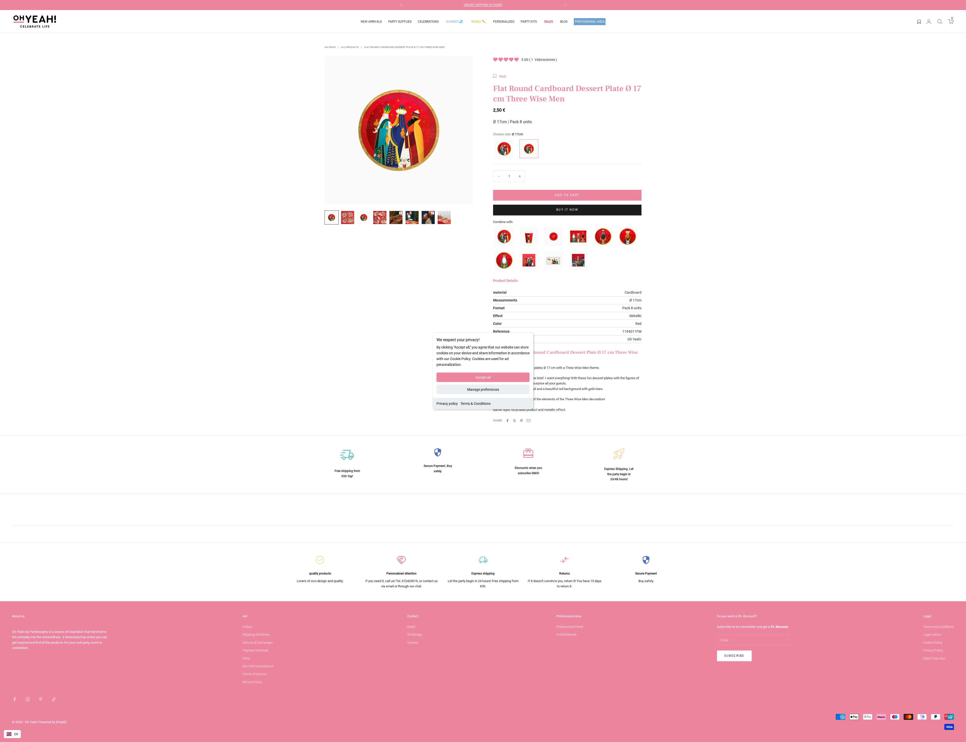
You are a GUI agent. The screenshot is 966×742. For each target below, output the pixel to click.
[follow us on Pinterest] (40, 699)
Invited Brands (566, 634)
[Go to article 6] (412, 217)
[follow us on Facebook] (14, 699)
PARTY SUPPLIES (400, 21)
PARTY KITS (529, 21)
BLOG (564, 21)
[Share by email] (529, 421)
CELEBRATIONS (428, 21)
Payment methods (255, 650)
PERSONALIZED (503, 21)
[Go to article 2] (348, 217)
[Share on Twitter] (514, 421)
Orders (247, 627)
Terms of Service (255, 674)
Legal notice (932, 634)
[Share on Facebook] (507, 421)
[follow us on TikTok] (53, 699)
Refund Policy (252, 682)
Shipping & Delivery (256, 634)
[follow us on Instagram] (27, 699)
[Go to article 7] (428, 217)
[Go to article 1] (332, 217)
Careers (412, 642)
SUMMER (454, 21)
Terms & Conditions (475, 404)
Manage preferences (483, 389)
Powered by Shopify (52, 722)
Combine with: (503, 222)
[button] (499, 76)
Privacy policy (447, 404)
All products (350, 47)
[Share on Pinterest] (521, 421)
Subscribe (734, 656)
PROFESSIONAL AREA (590, 21)
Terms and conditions (938, 627)
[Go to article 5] (396, 217)
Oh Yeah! (330, 47)
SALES (548, 21)
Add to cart (567, 195)
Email (411, 627)
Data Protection (934, 658)
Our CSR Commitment (258, 666)
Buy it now (567, 209)
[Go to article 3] (364, 217)
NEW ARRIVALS (371, 21)
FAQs (246, 658)
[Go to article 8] (444, 217)
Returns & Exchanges (258, 642)
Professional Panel (569, 627)
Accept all (483, 377)
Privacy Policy (933, 650)
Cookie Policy (932, 642)
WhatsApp (414, 634)
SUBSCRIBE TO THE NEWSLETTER (491, 5)
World (478, 21)
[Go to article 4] (380, 217)
